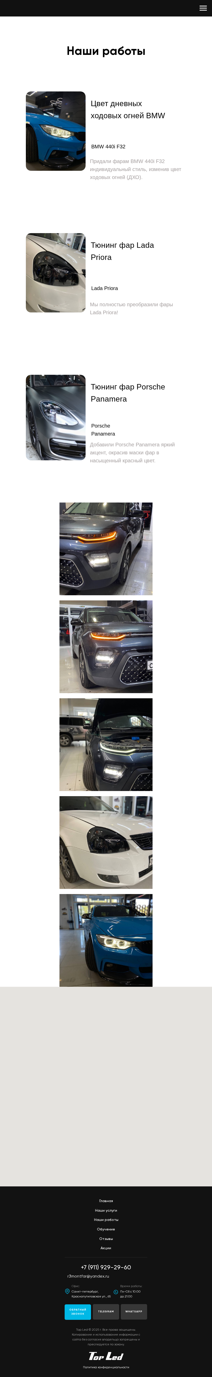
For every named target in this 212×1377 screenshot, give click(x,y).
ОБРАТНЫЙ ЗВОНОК (77, 1311)
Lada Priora (104, 288)
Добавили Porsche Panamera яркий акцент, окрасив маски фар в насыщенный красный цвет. (132, 452)
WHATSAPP (133, 1311)
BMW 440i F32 (108, 146)
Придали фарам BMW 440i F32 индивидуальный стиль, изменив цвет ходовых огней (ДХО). (135, 169)
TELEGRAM (106, 1311)
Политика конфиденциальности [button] (106, 1367)
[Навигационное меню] (203, 8)
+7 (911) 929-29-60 (106, 1267)
